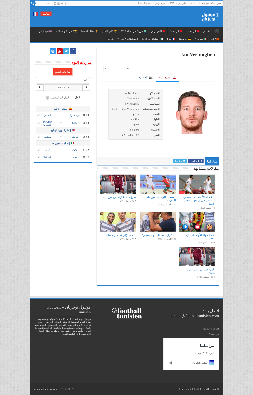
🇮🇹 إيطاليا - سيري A (63, 143)
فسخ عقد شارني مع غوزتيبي (119, 197)
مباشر (193, 3)
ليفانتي (47, 115)
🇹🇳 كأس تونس (158, 31)
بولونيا (74, 149)
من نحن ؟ (214, 334)
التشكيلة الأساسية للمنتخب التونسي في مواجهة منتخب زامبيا (199, 200)
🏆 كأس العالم (109, 31)
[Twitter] (62, 3)
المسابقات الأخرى (129, 39)
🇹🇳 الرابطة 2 (175, 31)
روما (75, 156)
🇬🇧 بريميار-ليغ (45, 31)
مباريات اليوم (63, 71)
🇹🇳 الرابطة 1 (193, 31)
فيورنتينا (47, 156)
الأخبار (207, 31)
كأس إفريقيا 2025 (178, 3)
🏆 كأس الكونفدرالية (66, 31)
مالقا (74, 123)
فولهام (74, 136)
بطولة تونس (160, 3)
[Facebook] (66, 3)
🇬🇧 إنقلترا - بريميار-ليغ (63, 130)
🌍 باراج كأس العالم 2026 (134, 31)
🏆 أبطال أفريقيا (89, 31)
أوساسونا (74, 115)
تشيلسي (47, 136)
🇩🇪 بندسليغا (185, 39)
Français (110, 39)
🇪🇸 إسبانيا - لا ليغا (63, 108)
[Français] (35, 13)
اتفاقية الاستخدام (210, 328)
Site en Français (145, 3)
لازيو (47, 149)
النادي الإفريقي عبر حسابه (121, 235)
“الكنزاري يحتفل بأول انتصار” (159, 235)
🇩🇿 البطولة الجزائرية (152, 39)
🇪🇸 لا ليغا (215, 39)
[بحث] (32, 3)
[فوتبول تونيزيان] (209, 16)
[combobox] (117, 68)
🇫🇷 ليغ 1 (171, 39)
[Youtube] (58, 3)
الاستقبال (217, 31)
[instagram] (54, 3)
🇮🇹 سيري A (201, 39)
